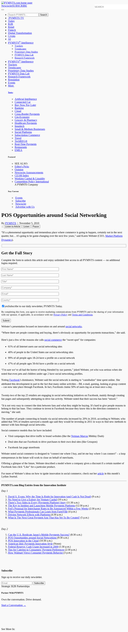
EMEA (18, 150)
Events (11, 82)
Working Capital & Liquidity (30, 178)
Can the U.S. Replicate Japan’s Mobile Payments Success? (39, 534)
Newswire (6, 5)
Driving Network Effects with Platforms (29, 514)
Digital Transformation (20, 33)
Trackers (19, 46)
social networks (74, 326)
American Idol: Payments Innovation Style (30, 543)
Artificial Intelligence (26, 99)
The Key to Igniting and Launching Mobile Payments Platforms (41, 505)
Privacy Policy (60, 314)
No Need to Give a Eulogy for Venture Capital (32, 499)
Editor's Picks (22, 166)
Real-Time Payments (25, 144)
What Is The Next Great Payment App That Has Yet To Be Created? (44, 517)
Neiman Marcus (79, 436)
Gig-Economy (22, 117)
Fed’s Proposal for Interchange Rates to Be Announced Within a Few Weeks (48, 508)
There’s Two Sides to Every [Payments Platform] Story (37, 502)
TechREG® (21, 141)
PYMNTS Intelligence (21, 42)
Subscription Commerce (27, 135)
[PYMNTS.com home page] (16, 2)
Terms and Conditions (82, 314)
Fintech (12, 30)
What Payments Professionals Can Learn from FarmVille (38, 511)
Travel (18, 138)
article (101, 473)
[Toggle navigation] (2, 9)
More (11, 85)
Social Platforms (23, 132)
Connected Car (22, 102)
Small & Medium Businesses (30, 129)
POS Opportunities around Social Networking (32, 537)
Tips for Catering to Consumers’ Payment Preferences (36, 549)
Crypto (11, 36)
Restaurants (21, 147)
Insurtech (19, 126)
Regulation (14, 79)
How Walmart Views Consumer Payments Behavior (36, 552)
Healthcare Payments (26, 123)
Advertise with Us (24, 206)
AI (9, 39)
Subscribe (20, 200)
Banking (19, 108)
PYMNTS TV (16, 18)
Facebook (14, 379)
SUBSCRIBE (19, 5)
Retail (11, 27)
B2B (10, 24)
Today (11, 21)
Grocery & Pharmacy (26, 120)
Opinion (19, 169)
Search (43, 15)
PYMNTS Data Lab (24, 55)
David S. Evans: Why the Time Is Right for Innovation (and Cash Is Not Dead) (49, 496)
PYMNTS (10, 223)
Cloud (18, 111)
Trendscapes (20, 49)
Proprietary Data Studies (26, 52)
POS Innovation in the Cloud (23, 540)
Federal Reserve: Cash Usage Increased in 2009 (33, 546)
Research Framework (24, 58)
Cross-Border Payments (27, 114)
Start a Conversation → (13, 605)
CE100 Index (22, 175)
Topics (10, 92)
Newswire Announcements (29, 172)
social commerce (53, 339)
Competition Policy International (32, 181)
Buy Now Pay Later (25, 105)
